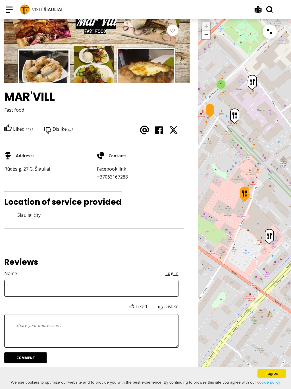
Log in (171, 273)
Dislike (171, 306)
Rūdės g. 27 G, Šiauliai (27, 169)
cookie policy (268, 382)
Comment (25, 357)
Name (10, 273)
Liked (141, 306)
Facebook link (111, 169)
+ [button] (206, 26)
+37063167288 (112, 177)
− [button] (206, 34)
